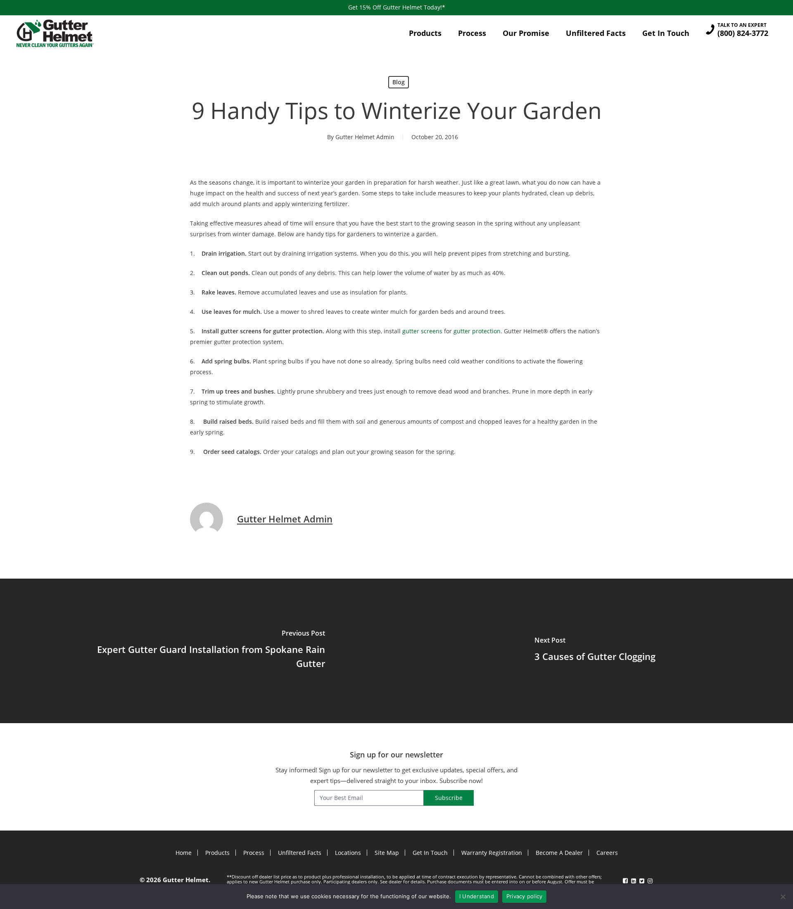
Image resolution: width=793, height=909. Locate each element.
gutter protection (477, 331)
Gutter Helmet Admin (364, 137)
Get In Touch (430, 853)
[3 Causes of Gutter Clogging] (594, 651)
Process (253, 853)
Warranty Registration (491, 853)
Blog (398, 82)
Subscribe (449, 798)
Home (184, 853)
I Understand (476, 896)
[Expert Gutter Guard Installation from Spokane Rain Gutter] (198, 651)
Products (217, 853)
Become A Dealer (559, 853)
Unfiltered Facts (299, 853)
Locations (348, 853)
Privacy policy (524, 896)
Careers (607, 853)
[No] (783, 896)
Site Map (387, 853)
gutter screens (422, 331)
